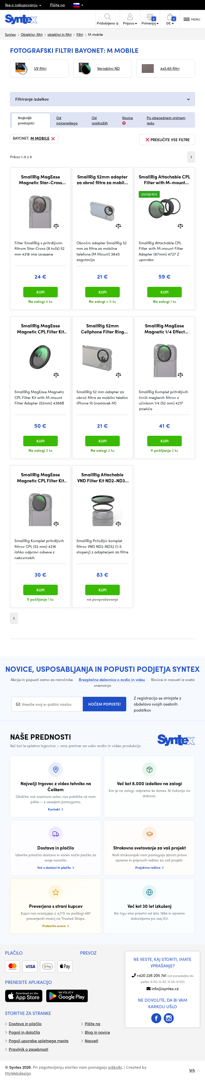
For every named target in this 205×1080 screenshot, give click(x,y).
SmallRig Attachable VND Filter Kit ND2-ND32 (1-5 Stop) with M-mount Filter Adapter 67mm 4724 (102, 477)
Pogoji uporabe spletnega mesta (38, 1040)
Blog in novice (97, 1032)
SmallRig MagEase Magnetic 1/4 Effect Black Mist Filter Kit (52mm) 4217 (164, 328)
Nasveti (91, 1040)
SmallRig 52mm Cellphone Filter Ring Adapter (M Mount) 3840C (102, 328)
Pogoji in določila (24, 1032)
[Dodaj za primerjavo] (56, 225)
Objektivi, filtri (31, 34)
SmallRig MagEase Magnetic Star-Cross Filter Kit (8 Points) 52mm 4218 (40, 179)
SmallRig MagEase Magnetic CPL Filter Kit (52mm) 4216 (40, 477)
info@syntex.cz (165, 988)
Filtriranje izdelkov (32, 99)
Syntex (10, 34)
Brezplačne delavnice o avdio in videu (112, 679)
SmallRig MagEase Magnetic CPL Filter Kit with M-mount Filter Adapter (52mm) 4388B (40, 328)
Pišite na (57, 5)
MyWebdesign (18, 1073)
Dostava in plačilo (25, 1023)
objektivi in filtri (60, 34)
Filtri (79, 34)
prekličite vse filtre (170, 139)
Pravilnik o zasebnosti (28, 1049)
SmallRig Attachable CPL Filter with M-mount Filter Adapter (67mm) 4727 (164, 179)
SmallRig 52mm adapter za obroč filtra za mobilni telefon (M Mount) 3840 (102, 179)
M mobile (40, 138)
